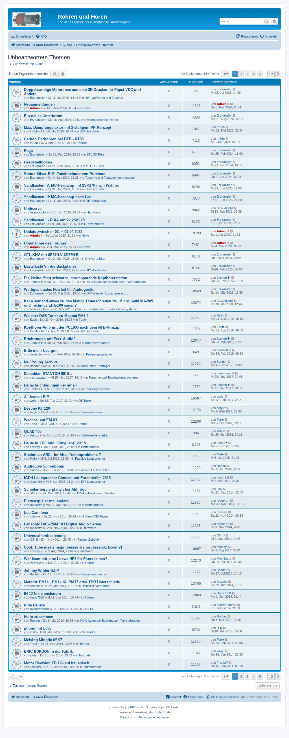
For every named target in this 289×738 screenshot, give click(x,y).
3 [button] (247, 74)
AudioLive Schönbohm (44, 466)
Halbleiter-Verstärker (94, 435)
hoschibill (36, 481)
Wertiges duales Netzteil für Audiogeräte (59, 289)
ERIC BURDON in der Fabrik (48, 651)
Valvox (34, 435)
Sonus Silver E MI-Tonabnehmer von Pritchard (65, 174)
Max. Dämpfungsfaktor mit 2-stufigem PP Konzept (67, 127)
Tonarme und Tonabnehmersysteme (110, 177)
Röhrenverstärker (97, 342)
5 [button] (260, 74)
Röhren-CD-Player (95, 516)
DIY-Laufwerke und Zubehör (104, 97)
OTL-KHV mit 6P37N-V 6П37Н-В (51, 255)
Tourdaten (85, 655)
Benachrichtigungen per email (50, 385)
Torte (33, 423)
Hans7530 (37, 597)
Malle (33, 458)
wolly (33, 400)
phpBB (129, 707)
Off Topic (84, 400)
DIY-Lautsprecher (93, 481)
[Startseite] (33, 18)
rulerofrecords (39, 609)
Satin (33, 319)
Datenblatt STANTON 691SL (48, 374)
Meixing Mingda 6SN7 (43, 640)
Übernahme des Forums (45, 243)
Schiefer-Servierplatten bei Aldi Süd (55, 489)
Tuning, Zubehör (88, 539)
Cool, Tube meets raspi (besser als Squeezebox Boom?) (73, 547)
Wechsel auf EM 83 (40, 420)
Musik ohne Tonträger (95, 366)
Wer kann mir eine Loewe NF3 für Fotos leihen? (65, 559)
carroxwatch (38, 377)
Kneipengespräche (99, 354)
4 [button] (254, 74)
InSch (34, 131)
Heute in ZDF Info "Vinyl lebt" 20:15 (55, 443)
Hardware (93, 212)
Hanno (34, 470)
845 (32, 493)
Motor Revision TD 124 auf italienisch (56, 663)
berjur (34, 412)
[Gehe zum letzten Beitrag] (234, 89)
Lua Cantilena (36, 512)
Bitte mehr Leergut (40, 350)
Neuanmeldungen (39, 104)
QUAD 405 (32, 431)
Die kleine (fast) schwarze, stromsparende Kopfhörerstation (75, 278)
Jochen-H (36, 281)
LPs (91, 609)
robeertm (36, 504)
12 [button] (271, 74)
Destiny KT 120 (37, 408)
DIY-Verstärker (90, 131)
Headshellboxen (38, 162)
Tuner (83, 319)
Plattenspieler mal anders (46, 501)
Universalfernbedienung (45, 536)
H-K (32, 632)
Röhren (81, 143)
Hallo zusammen (38, 617)
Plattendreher (90, 447)
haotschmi (37, 354)
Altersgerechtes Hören (102, 119)
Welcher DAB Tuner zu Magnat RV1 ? (56, 316)
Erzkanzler (37, 97)
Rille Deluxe (34, 605)
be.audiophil (38, 212)
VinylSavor (37, 562)
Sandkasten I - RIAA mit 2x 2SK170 (54, 220)
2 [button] (241, 74)
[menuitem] (41, 36)
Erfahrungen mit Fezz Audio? (50, 339)
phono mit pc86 (37, 628)
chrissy (35, 447)
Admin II (36, 108)
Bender (35, 366)
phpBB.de (164, 712)
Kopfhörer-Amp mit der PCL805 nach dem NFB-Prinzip (71, 327)
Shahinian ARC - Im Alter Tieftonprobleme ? (62, 455)
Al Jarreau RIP (36, 397)
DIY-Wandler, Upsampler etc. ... (108, 293)
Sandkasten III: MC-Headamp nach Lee (57, 197)
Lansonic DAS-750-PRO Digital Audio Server (62, 524)
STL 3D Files (95, 154)
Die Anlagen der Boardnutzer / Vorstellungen (116, 281)
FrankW (35, 667)
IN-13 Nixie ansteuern (42, 593)
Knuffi (34, 331)
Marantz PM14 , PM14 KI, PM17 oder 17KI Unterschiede (72, 582)
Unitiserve (32, 208)
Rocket (35, 620)
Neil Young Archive (41, 362)
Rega (28, 151)
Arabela (35, 586)
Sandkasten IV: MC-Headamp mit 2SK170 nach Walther (71, 185)
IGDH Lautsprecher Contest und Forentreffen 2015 (67, 478)
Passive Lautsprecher (90, 458)
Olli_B (34, 539)
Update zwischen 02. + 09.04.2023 (53, 232)
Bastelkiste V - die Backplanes (50, 266)
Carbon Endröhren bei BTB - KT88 (54, 139)
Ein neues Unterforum (43, 116)
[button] (226, 74)
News (86, 108)
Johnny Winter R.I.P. (42, 570)
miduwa (35, 516)
